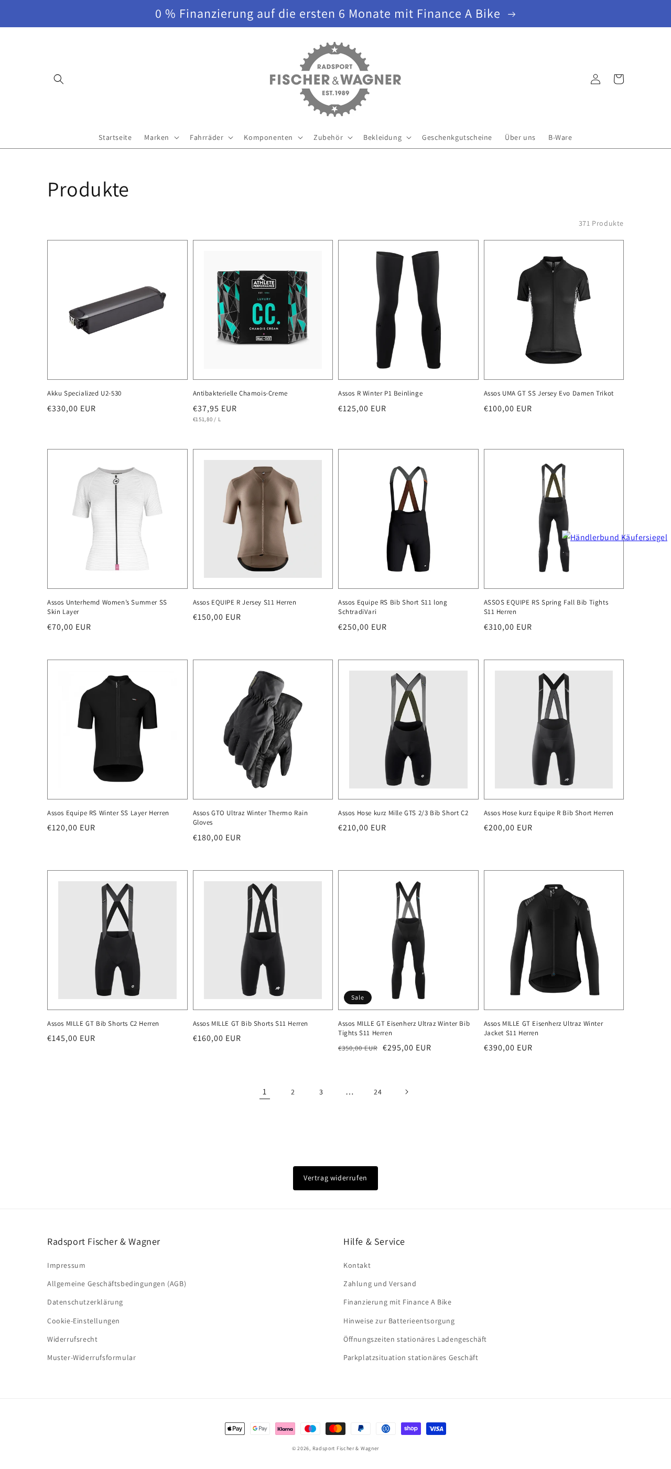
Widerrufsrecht (72, 1339)
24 (378, 1092)
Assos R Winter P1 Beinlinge (380, 393)
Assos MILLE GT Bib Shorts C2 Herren (103, 1023)
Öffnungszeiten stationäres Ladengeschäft (415, 1339)
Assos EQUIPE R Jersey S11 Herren (245, 602)
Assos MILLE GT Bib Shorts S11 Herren (251, 1023)
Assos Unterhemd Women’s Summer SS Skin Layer (107, 607)
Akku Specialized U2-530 (84, 393)
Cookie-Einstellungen (83, 1320)
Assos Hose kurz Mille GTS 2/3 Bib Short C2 (403, 812)
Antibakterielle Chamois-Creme (240, 393)
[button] (58, 79)
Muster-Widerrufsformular (91, 1357)
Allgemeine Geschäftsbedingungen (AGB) (116, 1283)
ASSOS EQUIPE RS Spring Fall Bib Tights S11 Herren (546, 607)
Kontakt (357, 1265)
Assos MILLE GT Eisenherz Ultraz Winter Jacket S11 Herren (543, 1028)
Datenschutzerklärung (85, 1302)
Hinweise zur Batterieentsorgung (399, 1320)
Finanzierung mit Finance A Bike (397, 1302)
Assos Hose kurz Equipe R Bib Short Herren (549, 812)
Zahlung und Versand (379, 1283)
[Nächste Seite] (406, 1091)
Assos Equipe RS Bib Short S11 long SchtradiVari (392, 607)
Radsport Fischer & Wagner (346, 1448)
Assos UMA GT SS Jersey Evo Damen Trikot (549, 393)
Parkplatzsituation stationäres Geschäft (410, 1357)
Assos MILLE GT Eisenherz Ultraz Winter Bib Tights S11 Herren (404, 1028)
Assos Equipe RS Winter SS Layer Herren (108, 812)
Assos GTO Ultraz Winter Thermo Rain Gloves (250, 817)
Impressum (66, 1265)
